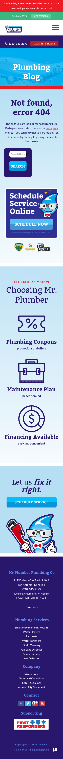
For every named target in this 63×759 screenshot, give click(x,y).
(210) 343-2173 (18, 43)
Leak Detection (31, 658)
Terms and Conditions (31, 678)
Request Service (44, 43)
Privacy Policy (32, 673)
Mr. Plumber (13, 29)
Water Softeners (31, 640)
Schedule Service (32, 502)
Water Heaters (31, 631)
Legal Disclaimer (31, 682)
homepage (52, 128)
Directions (32, 607)
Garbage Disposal (31, 649)
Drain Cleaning (31, 645)
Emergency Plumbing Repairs (31, 627)
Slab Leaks (31, 636)
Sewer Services (31, 653)
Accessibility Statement (31, 687)
